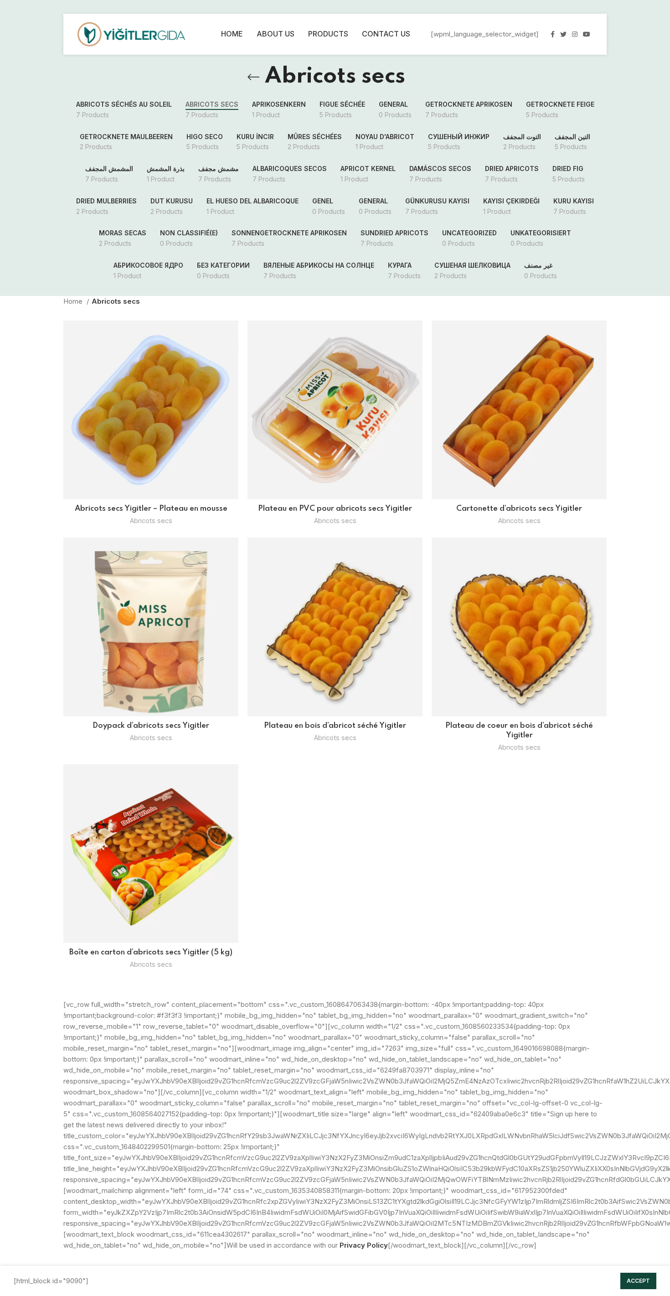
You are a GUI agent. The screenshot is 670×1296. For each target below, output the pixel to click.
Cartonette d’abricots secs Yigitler (519, 509)
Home (73, 301)
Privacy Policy (364, 1245)
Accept (638, 1280)
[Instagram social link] (574, 34)
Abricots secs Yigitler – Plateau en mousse (151, 509)
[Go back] (253, 77)
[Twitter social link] (563, 34)
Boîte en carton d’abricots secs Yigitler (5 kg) (150, 952)
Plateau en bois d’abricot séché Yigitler (335, 726)
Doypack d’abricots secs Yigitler (151, 726)
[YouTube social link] (586, 34)
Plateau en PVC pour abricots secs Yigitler (335, 509)
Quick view (231, 335)
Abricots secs (151, 520)
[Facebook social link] (552, 34)
